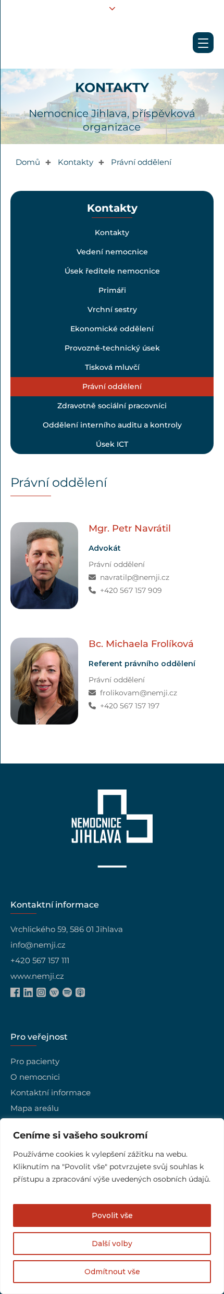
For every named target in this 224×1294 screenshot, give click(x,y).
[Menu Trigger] (203, 42)
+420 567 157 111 (39, 960)
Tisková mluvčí (111, 367)
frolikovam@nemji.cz (138, 692)
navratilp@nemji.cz (134, 577)
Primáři (112, 290)
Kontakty (112, 232)
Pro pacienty (34, 1061)
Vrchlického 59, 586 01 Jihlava (66, 929)
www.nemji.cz (37, 976)
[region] (112, 1206)
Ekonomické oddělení (112, 328)
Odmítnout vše (112, 1271)
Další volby (112, 1243)
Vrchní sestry (111, 309)
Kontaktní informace (50, 1092)
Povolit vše (112, 1215)
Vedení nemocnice (111, 251)
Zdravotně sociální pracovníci (112, 405)
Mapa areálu (34, 1108)
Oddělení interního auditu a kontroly (111, 425)
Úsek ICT (112, 444)
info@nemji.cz (38, 945)
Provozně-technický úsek (111, 348)
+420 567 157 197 (129, 705)
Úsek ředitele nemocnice (111, 271)
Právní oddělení (112, 386)
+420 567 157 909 (131, 590)
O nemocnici (35, 1077)
